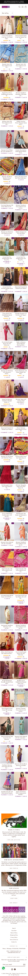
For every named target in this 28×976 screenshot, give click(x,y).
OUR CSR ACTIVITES (14, 840)
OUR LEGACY (14, 902)
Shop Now (14, 898)
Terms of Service (14, 939)
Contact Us (14, 942)
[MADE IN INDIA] (14, 821)
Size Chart (13, 930)
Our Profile (14, 868)
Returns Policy (14, 933)
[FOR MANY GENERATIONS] (14, 851)
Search (14, 928)
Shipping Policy (14, 935)
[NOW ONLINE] (14, 879)
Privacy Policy (14, 937)
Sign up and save (14, 957)
